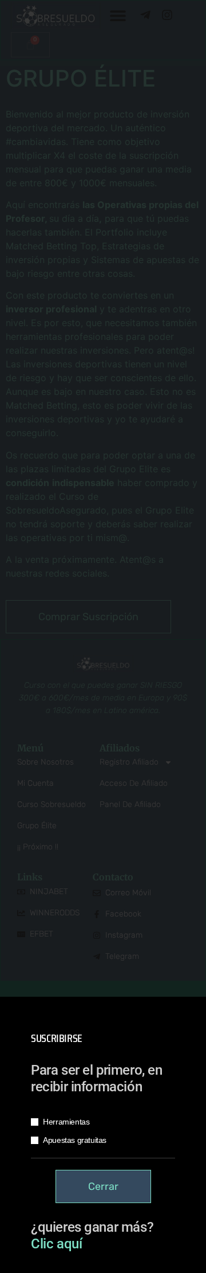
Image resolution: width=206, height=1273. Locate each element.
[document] (103, 636)
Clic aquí (56, 1244)
